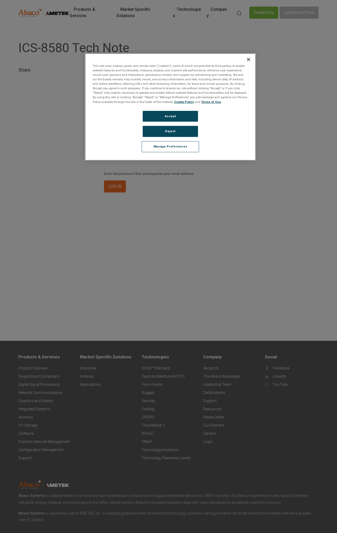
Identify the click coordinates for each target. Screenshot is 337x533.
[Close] (248, 59)
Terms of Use (211, 102)
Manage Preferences (170, 147)
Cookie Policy (184, 102)
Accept (170, 116)
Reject (170, 131)
